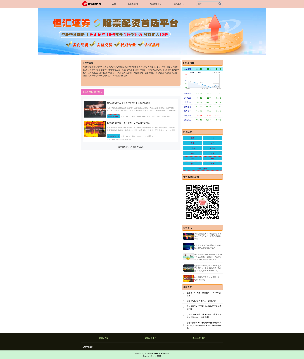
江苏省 (192, 148)
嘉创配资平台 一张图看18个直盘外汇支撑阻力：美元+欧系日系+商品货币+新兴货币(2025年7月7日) (207, 268)
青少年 (212, 148)
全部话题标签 (202, 168)
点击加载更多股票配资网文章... (130, 146)
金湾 (192, 138)
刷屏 (192, 143)
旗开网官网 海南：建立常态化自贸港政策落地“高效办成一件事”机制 (204, 316)
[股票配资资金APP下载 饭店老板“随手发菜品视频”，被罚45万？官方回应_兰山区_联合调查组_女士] (188, 256)
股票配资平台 (156, 3)
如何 (192, 158)
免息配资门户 (179, 3)
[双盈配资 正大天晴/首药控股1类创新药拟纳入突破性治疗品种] (188, 246)
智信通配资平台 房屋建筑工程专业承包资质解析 (128, 103)
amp (212, 158)
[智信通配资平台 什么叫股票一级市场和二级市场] (188, 278)
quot (192, 163)
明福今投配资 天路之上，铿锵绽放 (201, 300)
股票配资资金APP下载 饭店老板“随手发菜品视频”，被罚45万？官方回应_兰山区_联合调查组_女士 (208, 257)
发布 (212, 163)
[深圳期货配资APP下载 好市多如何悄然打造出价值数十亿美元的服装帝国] (188, 236)
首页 (114, 3)
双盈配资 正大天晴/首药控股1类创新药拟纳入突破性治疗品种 (207, 246)
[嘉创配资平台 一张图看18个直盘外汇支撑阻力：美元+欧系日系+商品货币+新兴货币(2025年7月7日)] (188, 268)
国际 (192, 153)
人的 (212, 143)
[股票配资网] (92, 3)
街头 (212, 153)
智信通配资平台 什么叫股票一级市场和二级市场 (128, 122)
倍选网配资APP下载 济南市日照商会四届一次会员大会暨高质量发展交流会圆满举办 (204, 325)
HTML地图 (165, 353)
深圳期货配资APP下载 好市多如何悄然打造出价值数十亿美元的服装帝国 (207, 236)
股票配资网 (133, 3)
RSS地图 (157, 353)
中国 (212, 138)
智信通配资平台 (113, 116)
